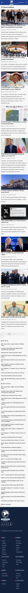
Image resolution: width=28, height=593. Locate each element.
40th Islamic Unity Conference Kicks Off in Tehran (11, 352)
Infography (18, 560)
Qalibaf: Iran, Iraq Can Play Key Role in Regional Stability (13, 477)
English (18, 583)
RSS (17, 577)
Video (17, 564)
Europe (17, 545)
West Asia (18, 541)
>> (2, 336)
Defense (4, 549)
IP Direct (4, 583)
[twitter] (2, 524)
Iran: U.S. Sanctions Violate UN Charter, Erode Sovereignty (13, 474)
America (18, 547)
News (3, 566)
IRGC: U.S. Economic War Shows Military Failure (11, 459)
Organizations (19, 552)
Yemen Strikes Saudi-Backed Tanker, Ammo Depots (11, 375)
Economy (4, 545)
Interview (4, 560)
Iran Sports (4, 573)
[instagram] (6, 524)
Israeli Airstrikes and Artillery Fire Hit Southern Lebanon (12, 500)
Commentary (5, 562)
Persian (17, 588)
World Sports (5, 575)
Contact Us (18, 575)
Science (4, 552)
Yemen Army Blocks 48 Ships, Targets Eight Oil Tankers (12, 485)
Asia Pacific (18, 543)
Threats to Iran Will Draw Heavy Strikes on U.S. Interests (12, 372)
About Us (18, 573)
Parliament (4, 554)
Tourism (4, 543)
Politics (3, 541)
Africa (17, 549)
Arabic (17, 586)
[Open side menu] (1, 2)
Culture (3, 547)
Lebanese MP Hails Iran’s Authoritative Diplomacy (11, 447)
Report (3, 564)
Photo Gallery (19, 562)
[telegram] (10, 524)
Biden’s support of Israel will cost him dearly (13, 317)
